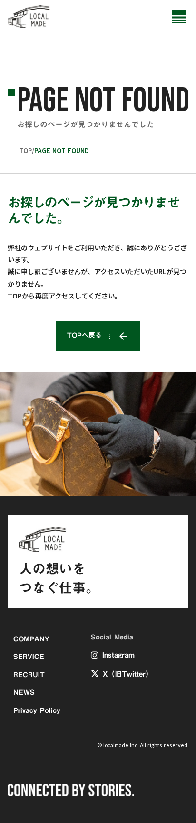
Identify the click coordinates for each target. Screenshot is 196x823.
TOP (25, 150)
